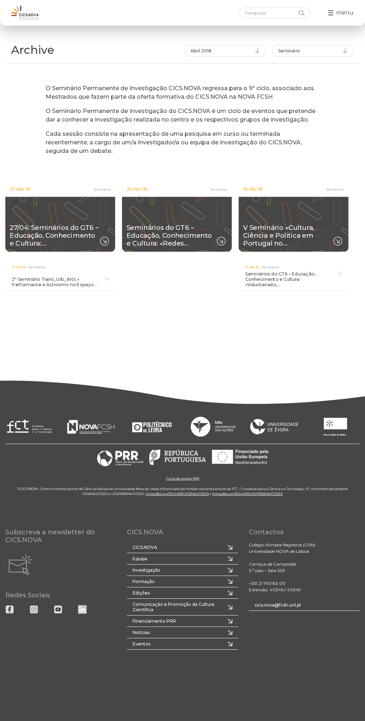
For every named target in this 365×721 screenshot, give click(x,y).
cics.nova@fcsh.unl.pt (278, 605)
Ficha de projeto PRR (182, 478)
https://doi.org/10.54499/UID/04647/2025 (177, 493)
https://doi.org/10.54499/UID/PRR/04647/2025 (247, 493)
